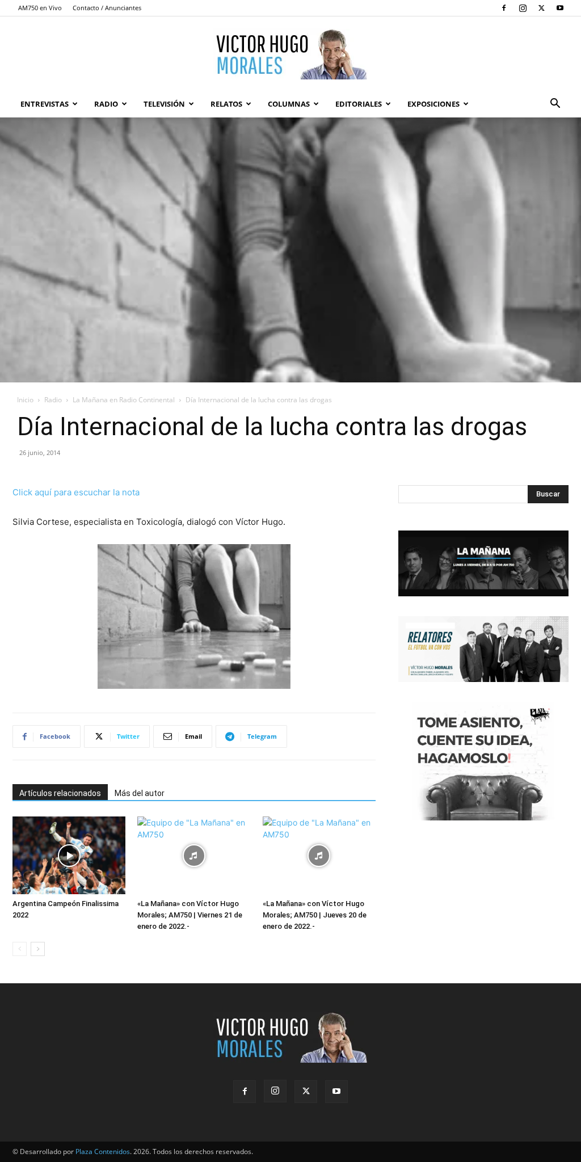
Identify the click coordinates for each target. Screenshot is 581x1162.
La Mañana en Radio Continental (124, 400)
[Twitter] (541, 8)
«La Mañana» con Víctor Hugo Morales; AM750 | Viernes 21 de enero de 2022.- (189, 915)
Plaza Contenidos (102, 1151)
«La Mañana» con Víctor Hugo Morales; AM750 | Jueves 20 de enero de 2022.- (315, 915)
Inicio (25, 400)
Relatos (226, 104)
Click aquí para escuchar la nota (76, 492)
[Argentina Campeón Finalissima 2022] (68, 855)
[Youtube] (560, 8)
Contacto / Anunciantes (107, 7)
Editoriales (358, 104)
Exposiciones (433, 104)
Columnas (289, 104)
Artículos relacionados (60, 793)
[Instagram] (522, 8)
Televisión (164, 104)
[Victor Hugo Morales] (290, 53)
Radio (106, 104)
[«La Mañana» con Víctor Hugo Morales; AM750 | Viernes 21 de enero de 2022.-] (193, 855)
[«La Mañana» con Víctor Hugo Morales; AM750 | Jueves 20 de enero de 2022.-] (319, 855)
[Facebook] (503, 8)
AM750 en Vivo (40, 7)
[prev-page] (19, 949)
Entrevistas (44, 104)
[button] (555, 104)
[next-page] (38, 949)
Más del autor (140, 793)
